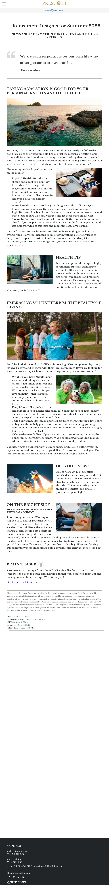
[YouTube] (23, 877)
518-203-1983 (20, 851)
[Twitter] (14, 877)
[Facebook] (9, 877)
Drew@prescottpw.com (18, 873)
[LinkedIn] (18, 877)
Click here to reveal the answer (22, 582)
